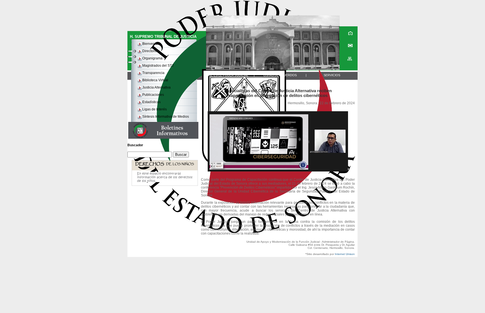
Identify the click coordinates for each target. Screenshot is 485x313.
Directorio (149, 51)
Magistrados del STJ (157, 66)
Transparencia (153, 73)
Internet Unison (345, 254)
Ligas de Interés (154, 109)
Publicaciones (153, 95)
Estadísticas (151, 102)
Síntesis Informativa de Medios (165, 117)
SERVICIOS (332, 75)
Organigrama (152, 58)
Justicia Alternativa (156, 87)
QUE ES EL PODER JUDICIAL (227, 75)
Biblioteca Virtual (155, 80)
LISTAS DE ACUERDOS (280, 75)
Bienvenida (151, 44)
